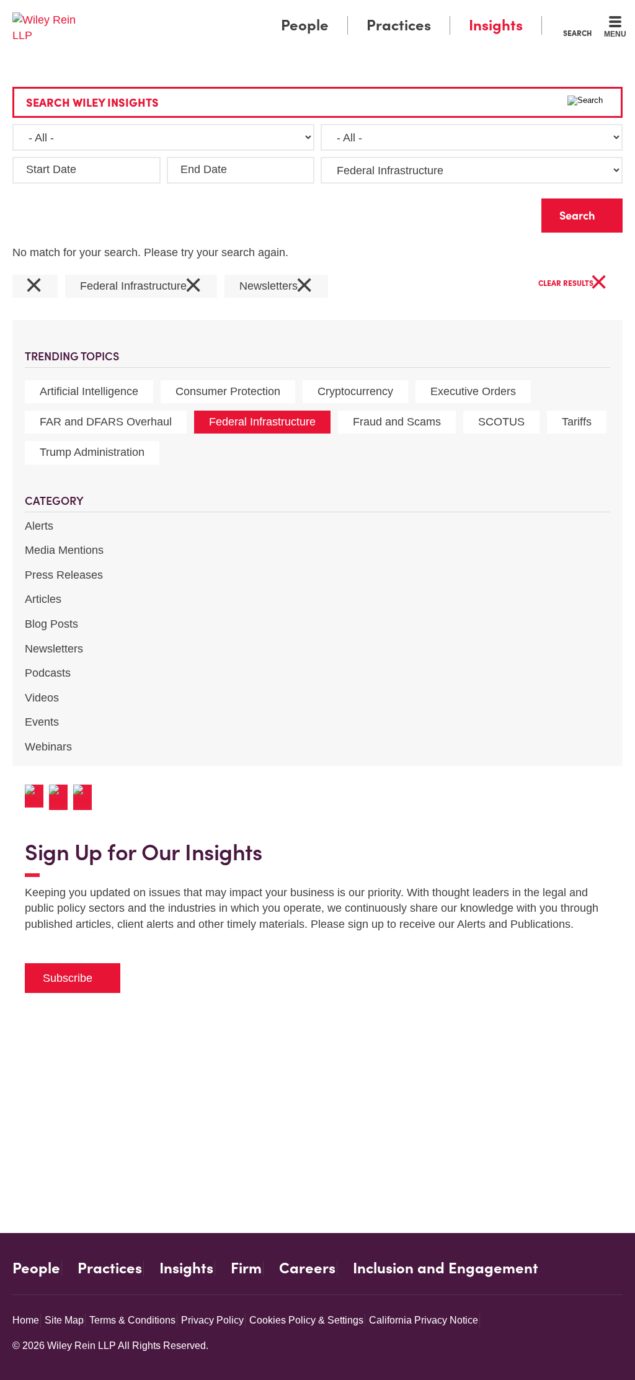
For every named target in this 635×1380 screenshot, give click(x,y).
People (305, 25)
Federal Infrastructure (262, 422)
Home (25, 1320)
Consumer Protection (227, 391)
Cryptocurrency (355, 391)
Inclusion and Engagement (445, 1268)
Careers (307, 1268)
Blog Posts (51, 624)
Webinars (48, 747)
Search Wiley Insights (92, 103)
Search (577, 33)
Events (42, 722)
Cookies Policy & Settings (306, 1320)
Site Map (64, 1320)
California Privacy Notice (423, 1320)
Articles (43, 599)
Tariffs (577, 422)
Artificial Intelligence (89, 391)
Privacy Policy (212, 1320)
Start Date (51, 169)
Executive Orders (473, 391)
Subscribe (67, 978)
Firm (246, 1268)
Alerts (39, 526)
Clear (512, 212)
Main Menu (280, 13)
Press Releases (64, 575)
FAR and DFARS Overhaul (106, 422)
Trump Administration (92, 452)
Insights (496, 25)
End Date (203, 169)
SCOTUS (501, 422)
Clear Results (573, 284)
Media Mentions (64, 550)
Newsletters (54, 649)
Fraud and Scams (397, 422)
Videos (42, 698)
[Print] (61, 797)
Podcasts (48, 673)
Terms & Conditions (132, 1320)
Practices (398, 25)
